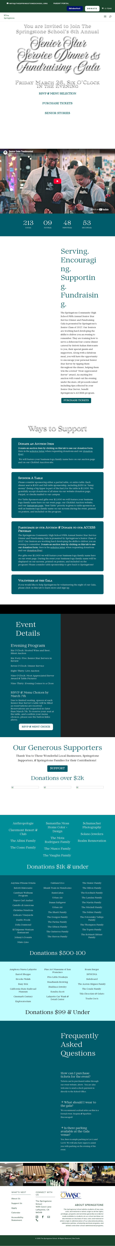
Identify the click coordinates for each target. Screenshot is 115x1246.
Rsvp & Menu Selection (57, 93)
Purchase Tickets (57, 103)
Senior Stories (57, 113)
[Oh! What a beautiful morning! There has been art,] (57, 1174)
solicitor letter (37, 451)
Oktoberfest (75, 8)
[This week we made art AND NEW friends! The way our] (34, 1174)
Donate (92, 8)
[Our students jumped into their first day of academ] (11, 1174)
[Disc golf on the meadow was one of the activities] (103, 1174)
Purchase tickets (76, 400)
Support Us (16, 1203)
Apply (14, 1208)
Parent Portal (61, 3)
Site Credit (76, 1238)
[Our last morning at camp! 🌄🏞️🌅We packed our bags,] (80, 1174)
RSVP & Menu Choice (36, 727)
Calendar (15, 1212)
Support (57, 768)
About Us (15, 1198)
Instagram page (35, 506)
